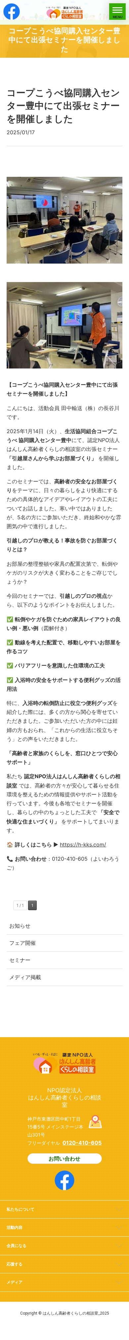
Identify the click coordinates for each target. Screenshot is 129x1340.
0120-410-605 (82, 1142)
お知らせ (19, 925)
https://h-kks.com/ (83, 844)
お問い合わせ (64, 1158)
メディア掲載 (25, 977)
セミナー (19, 960)
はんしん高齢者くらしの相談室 (64, 12)
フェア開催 (22, 943)
